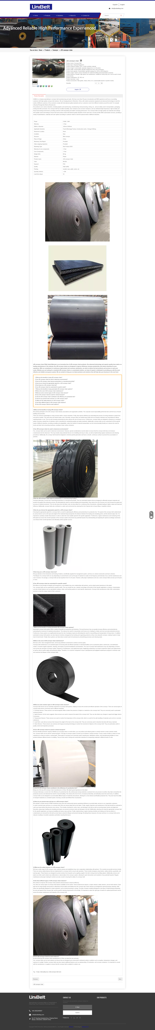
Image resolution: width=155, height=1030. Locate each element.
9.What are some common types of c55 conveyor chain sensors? (51, 392)
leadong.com (85, 1026)
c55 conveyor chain (38, 984)
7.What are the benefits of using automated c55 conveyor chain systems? (54, 389)
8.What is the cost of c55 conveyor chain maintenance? (49, 391)
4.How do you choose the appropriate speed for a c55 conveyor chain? (53, 383)
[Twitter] (77, 1017)
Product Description (39, 96)
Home (36, 15)
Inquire (77, 89)
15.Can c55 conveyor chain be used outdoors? (47, 404)
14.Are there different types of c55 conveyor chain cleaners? (50, 402)
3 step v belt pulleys (41, 971)
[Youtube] (80, 1017)
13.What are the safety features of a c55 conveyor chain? (49, 400)
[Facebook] (71, 1017)
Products (47, 15)
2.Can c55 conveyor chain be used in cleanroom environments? (51, 379)
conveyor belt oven (56, 971)
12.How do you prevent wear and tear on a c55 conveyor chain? (51, 398)
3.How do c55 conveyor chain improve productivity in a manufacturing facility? (55, 381)
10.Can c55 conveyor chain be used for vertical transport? (50, 394)
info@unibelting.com (117, 8)
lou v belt (49, 971)
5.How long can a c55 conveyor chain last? (46, 385)
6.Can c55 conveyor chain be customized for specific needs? (50, 387)
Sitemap (71, 1026)
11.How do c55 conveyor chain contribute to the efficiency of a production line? (55, 396)
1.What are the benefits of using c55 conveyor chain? (48, 377)
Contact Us (86, 15)
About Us (73, 15)
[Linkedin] (74, 1017)
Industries (60, 15)
